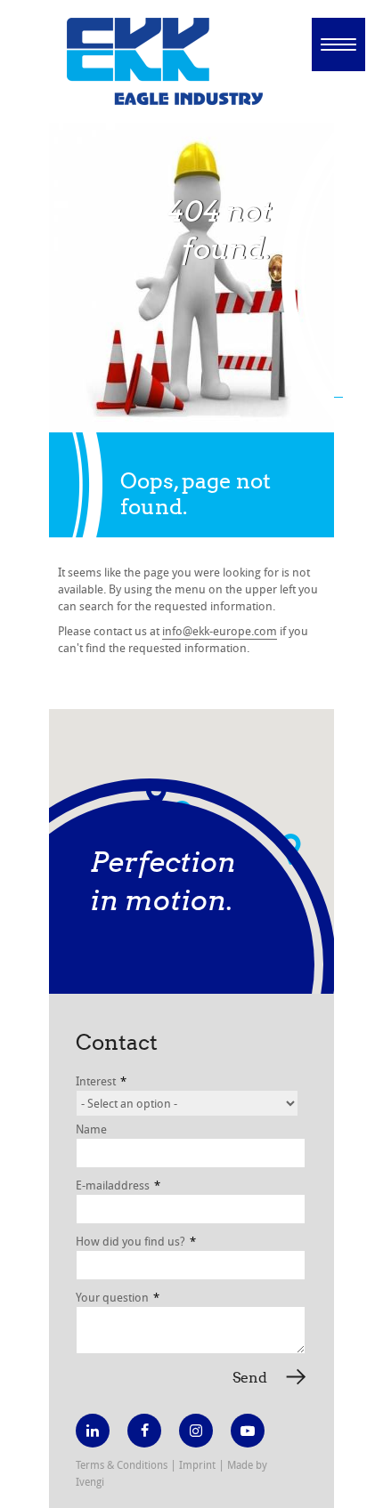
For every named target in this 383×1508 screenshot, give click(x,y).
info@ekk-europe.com (219, 631)
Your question (117, 1297)
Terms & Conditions (121, 1464)
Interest (101, 1081)
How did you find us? (136, 1241)
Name (91, 1129)
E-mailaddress (118, 1185)
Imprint (197, 1464)
